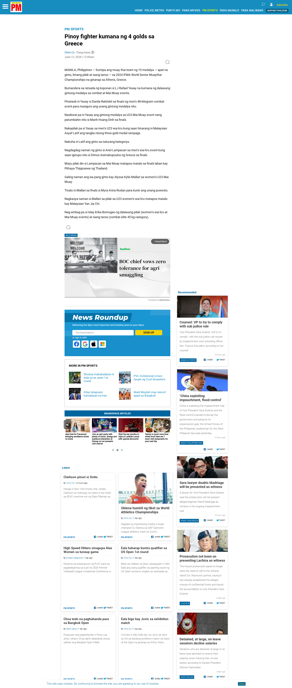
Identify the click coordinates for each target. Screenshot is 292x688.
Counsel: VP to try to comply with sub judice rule (201, 324)
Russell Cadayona (74, 558)
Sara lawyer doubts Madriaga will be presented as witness (202, 485)
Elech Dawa (71, 629)
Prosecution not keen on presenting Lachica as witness (202, 558)
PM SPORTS (210, 10)
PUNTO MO (173, 10)
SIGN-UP (148, 332)
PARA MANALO (229, 10)
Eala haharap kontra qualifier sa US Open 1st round (144, 550)
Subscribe (282, 5)
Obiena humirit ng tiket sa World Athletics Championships (145, 510)
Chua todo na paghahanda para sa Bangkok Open (86, 621)
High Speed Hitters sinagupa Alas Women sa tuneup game (88, 550)
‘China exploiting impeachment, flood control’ (201, 398)
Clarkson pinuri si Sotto (81, 477)
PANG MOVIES (191, 10)
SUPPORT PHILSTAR (277, 10)
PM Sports (74, 29)
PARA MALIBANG (252, 10)
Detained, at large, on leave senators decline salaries (200, 641)
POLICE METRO (154, 10)
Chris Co (70, 52)
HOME (139, 10)
